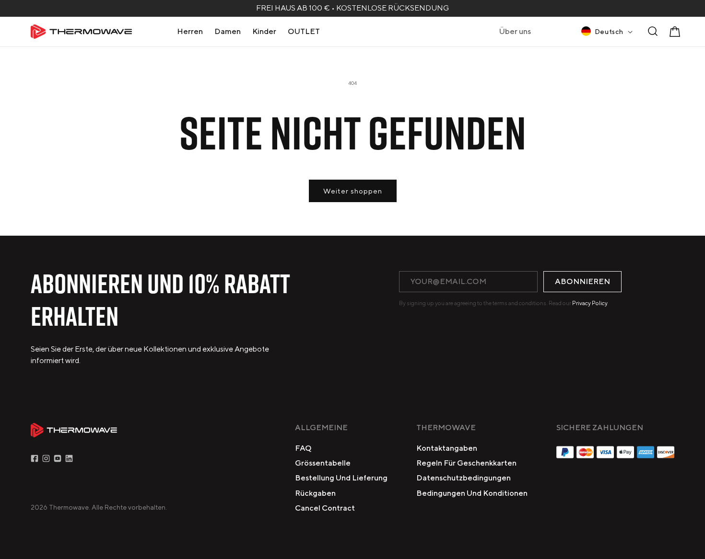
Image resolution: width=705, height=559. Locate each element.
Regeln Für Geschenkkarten (466, 463)
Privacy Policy (589, 303)
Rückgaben (315, 493)
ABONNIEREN (582, 281)
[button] (190, 31)
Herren (190, 31)
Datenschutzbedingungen (463, 477)
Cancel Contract (325, 508)
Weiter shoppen (352, 191)
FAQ (303, 448)
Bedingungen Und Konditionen (472, 493)
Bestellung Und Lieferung (341, 477)
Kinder (264, 31)
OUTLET (304, 31)
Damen (227, 31)
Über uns (515, 31)
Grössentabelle (323, 463)
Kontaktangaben (446, 448)
